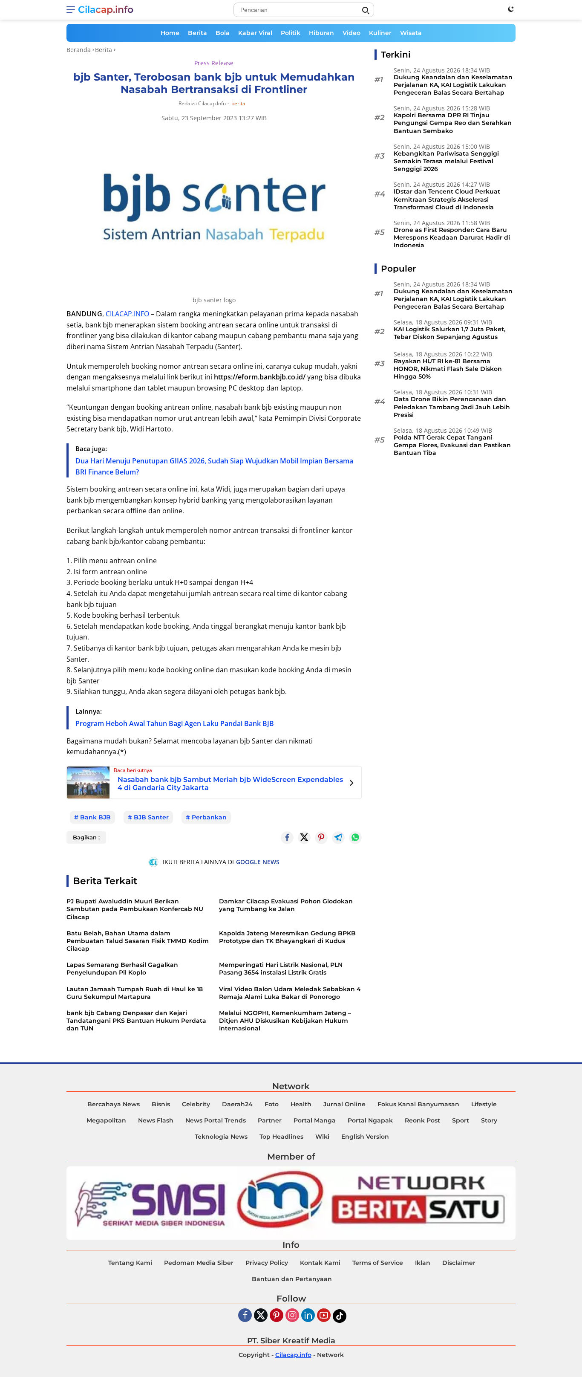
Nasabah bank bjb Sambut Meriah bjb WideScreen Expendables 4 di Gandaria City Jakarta (230, 783)
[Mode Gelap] (511, 9)
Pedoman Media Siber (198, 1263)
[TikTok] (339, 1316)
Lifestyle (484, 1104)
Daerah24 (237, 1104)
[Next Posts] (351, 784)
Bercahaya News (113, 1104)
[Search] (365, 11)
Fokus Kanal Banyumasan (418, 1104)
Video (351, 33)
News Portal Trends (215, 1120)
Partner (270, 1120)
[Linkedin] (308, 1315)
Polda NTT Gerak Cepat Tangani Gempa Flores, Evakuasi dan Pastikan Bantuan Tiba (452, 445)
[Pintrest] (321, 837)
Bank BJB (95, 817)
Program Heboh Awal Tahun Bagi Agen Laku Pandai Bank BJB (174, 723)
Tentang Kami (130, 1263)
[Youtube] (324, 1315)
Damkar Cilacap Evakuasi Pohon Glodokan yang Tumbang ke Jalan (286, 905)
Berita (197, 33)
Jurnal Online (344, 1104)
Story (489, 1120)
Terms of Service (377, 1263)
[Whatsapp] (355, 837)
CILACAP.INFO (127, 313)
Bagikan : (86, 837)
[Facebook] (245, 1315)
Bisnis (161, 1104)
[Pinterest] (276, 1315)
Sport (460, 1120)
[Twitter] (304, 837)
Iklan (422, 1263)
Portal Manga (315, 1120)
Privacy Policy (266, 1263)
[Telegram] (338, 837)
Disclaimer (458, 1263)
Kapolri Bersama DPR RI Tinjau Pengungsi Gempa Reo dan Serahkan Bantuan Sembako (453, 123)
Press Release (213, 63)
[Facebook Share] (287, 837)
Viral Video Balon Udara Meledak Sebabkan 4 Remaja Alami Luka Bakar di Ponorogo (290, 993)
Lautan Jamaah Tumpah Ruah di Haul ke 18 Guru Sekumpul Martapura (134, 993)
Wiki (322, 1136)
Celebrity (196, 1104)
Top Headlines (281, 1136)
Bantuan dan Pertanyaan (292, 1279)
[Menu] (72, 10)
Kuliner (380, 33)
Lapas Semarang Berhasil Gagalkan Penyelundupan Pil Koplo (122, 968)
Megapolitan (106, 1120)
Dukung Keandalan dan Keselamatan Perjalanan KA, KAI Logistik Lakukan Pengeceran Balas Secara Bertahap (453, 84)
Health (301, 1104)
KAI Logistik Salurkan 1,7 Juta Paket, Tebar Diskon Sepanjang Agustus (449, 333)
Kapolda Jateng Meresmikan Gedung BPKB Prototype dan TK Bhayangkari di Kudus (287, 937)
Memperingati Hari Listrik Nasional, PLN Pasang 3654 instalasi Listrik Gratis (281, 968)
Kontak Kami (320, 1263)
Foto (272, 1104)
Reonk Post (422, 1120)
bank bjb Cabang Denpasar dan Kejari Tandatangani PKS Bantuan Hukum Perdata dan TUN (136, 1020)
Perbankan (209, 817)
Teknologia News (221, 1136)
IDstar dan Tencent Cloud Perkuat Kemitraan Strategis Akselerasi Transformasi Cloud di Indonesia (447, 199)
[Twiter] (261, 1315)
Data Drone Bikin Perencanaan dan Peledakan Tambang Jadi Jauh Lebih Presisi (452, 407)
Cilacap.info (105, 9)
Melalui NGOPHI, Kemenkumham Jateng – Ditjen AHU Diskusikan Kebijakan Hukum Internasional (285, 1020)
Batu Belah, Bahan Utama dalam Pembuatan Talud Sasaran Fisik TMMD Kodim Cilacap (137, 940)
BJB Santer (151, 817)
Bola (223, 33)
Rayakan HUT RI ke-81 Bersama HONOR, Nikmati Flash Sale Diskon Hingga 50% (448, 368)
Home (170, 33)
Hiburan (321, 33)
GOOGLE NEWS (257, 862)
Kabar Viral (255, 33)
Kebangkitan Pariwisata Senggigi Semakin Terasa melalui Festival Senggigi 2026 (446, 161)
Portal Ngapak (370, 1120)
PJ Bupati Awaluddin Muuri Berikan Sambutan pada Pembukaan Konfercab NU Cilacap (134, 908)
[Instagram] (292, 1315)
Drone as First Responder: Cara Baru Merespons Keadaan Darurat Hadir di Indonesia (452, 237)
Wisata (411, 33)
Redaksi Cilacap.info (202, 103)
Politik (290, 33)
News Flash (155, 1120)
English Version (365, 1136)
